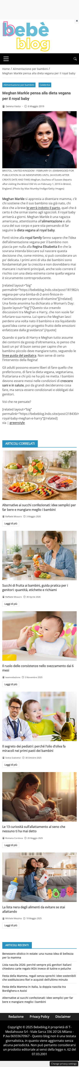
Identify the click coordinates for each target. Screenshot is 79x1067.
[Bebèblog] (26, 36)
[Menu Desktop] (6, 58)
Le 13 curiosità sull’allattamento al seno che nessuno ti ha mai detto (33, 829)
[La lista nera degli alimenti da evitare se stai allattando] (39, 877)
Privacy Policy (39, 1016)
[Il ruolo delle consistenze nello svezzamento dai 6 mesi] (39, 636)
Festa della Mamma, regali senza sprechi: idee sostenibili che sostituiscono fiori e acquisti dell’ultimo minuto (39, 977)
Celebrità (45, 85)
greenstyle (17, 423)
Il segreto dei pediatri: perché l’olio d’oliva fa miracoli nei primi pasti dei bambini (34, 748)
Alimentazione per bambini (18, 85)
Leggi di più (10, 523)
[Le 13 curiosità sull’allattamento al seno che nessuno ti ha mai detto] (39, 797)
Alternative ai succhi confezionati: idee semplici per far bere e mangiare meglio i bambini (39, 507)
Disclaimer (63, 1016)
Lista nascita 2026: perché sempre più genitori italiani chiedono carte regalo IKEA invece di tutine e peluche (37, 966)
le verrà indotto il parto (43, 208)
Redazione (16, 1016)
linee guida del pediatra (19, 355)
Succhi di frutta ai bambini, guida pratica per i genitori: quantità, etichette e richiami (35, 587)
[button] (75, 59)
